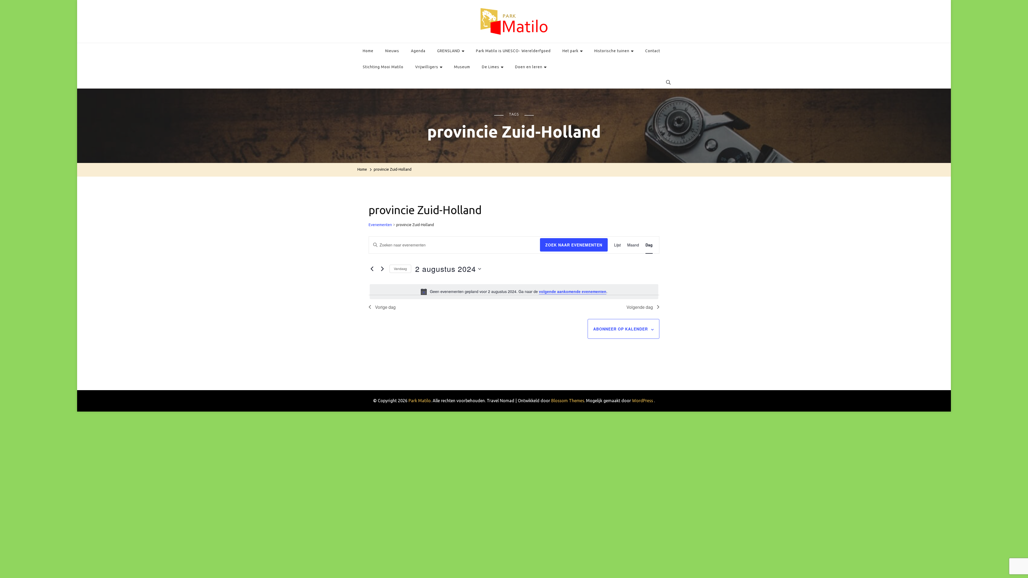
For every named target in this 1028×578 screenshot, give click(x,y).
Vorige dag (385, 307)
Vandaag (400, 268)
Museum (462, 67)
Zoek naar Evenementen (573, 245)
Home (368, 51)
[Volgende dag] (382, 269)
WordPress (642, 400)
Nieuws (392, 51)
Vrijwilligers (426, 67)
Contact (652, 51)
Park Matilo (420, 400)
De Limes (490, 67)
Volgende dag (639, 307)
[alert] (514, 291)
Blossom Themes (567, 400)
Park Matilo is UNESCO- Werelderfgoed (513, 51)
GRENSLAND (448, 51)
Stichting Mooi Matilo (383, 67)
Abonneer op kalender (620, 329)
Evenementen (380, 225)
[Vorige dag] (372, 269)
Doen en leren (528, 67)
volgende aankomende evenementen (572, 291)
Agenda (418, 51)
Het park (570, 51)
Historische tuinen (611, 51)
